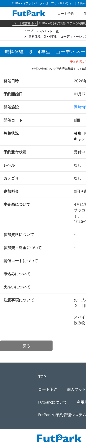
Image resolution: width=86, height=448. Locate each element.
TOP (42, 376)
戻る (26, 345)
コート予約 (65, 13)
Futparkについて (52, 402)
